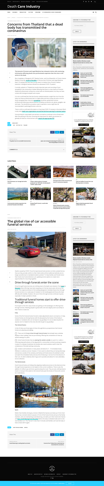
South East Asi (19, 125)
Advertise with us (16, 1)
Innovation (23, 12)
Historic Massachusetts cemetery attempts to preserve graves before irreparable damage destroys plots (61, 207)
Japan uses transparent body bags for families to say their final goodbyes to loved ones (52, 141)
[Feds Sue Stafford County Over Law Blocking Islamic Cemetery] (86, 172)
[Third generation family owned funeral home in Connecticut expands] (63, 171)
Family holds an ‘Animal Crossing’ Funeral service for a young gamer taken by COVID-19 (87, 104)
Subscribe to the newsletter (42, 1)
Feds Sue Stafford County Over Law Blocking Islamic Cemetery (84, 182)
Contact (33, 1)
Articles (13, 17)
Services (26, 427)
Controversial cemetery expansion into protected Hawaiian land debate (16, 204)
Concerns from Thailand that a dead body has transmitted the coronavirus (54, 444)
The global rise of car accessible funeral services (20, 141)
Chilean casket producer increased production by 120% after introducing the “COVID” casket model (40, 183)
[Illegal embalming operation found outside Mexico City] (86, 194)
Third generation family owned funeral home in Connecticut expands (62, 181)
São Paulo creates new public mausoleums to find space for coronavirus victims (87, 82)
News (8, 12)
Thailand (25, 125)
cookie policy (61, 483)
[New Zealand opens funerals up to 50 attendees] (76, 97)
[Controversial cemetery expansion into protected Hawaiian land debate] (17, 194)
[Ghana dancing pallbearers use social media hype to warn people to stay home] (76, 90)
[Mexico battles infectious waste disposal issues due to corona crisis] (83, 52)
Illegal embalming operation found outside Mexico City (84, 204)
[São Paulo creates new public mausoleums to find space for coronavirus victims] (76, 83)
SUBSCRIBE (37, 12)
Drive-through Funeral (18, 427)
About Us (9, 1)
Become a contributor (25, 1)
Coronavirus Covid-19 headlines (52, 12)
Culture (30, 12)
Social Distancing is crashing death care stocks (20, 443)
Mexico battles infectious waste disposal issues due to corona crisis (82, 61)
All (31, 179)
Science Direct (15, 123)
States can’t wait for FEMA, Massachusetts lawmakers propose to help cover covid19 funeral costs (87, 75)
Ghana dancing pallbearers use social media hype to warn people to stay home (87, 89)
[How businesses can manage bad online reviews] (17, 172)
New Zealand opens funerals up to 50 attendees (86, 95)
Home (8, 17)
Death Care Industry (11, 35)
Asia (14, 125)
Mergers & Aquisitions (58, 178)
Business (15, 12)
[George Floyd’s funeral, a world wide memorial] (40, 194)
